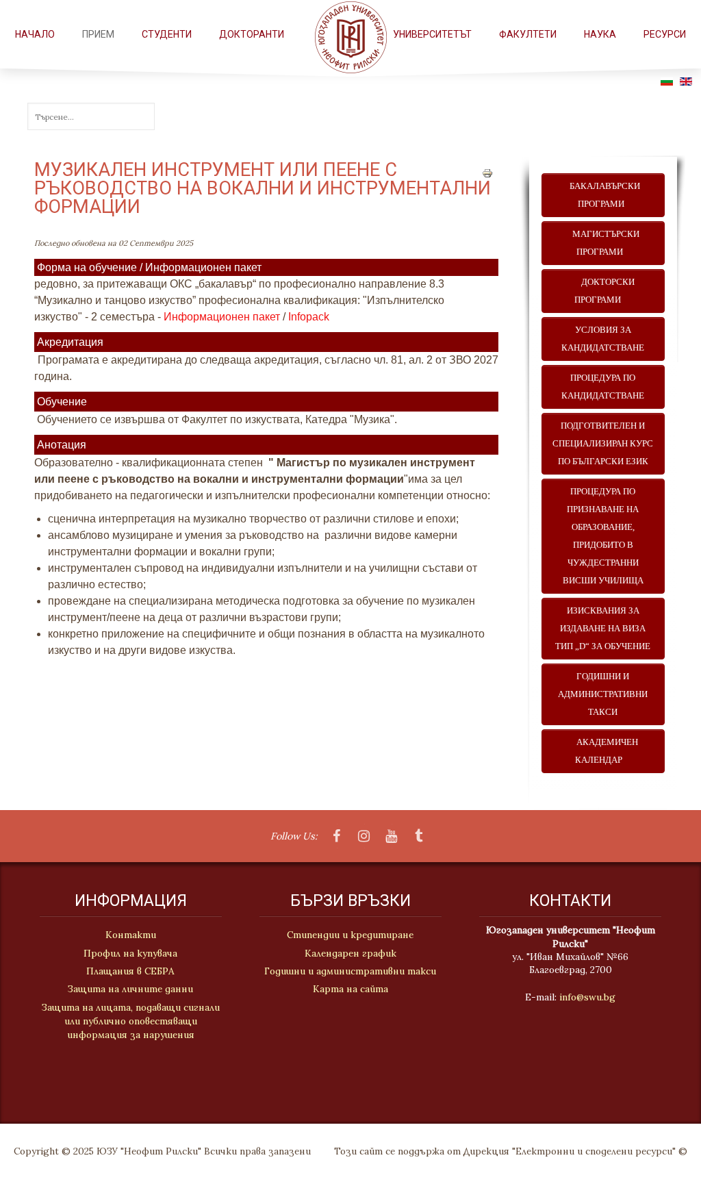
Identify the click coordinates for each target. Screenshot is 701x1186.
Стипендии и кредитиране (350, 935)
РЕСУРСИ (664, 34)
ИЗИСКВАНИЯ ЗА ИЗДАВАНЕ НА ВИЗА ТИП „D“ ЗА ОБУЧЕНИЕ (602, 628)
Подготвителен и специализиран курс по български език (602, 443)
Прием (98, 34)
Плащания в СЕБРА (130, 971)
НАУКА (600, 34)
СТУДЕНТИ (167, 34)
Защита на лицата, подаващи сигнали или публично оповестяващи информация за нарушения (131, 1021)
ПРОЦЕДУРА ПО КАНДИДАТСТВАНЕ (602, 387)
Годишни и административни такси (350, 971)
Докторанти (251, 34)
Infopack (308, 317)
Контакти (130, 935)
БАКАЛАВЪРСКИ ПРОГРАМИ (602, 195)
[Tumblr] (419, 836)
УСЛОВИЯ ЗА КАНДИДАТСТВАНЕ (602, 339)
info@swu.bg (587, 997)
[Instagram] (364, 836)
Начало (35, 34)
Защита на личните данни (130, 989)
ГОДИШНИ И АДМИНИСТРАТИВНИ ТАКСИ (603, 694)
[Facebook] (337, 836)
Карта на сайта (350, 989)
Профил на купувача (130, 953)
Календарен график (350, 953)
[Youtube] (391, 836)
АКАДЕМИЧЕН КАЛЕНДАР (603, 751)
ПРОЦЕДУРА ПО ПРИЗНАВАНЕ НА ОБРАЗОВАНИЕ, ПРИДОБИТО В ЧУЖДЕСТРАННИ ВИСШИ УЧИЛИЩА (603, 536)
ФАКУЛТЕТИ (528, 34)
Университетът (432, 34)
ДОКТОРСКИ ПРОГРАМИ (603, 291)
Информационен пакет (222, 317)
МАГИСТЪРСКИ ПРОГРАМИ (602, 243)
